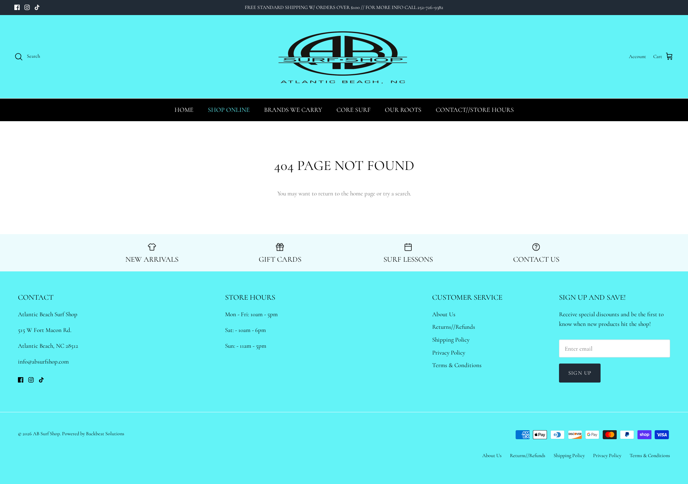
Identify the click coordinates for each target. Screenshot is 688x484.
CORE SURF (353, 110)
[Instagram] (27, 7)
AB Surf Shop (46, 434)
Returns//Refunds (453, 327)
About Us (443, 314)
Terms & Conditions (457, 365)
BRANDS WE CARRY (293, 110)
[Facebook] (17, 7)
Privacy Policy (448, 352)
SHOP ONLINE (229, 110)
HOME (184, 110)
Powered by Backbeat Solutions (93, 434)
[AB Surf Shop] (344, 56)
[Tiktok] (37, 7)
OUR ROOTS (403, 110)
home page (362, 193)
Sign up (579, 373)
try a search (396, 193)
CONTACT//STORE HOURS (475, 110)
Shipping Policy (450, 339)
